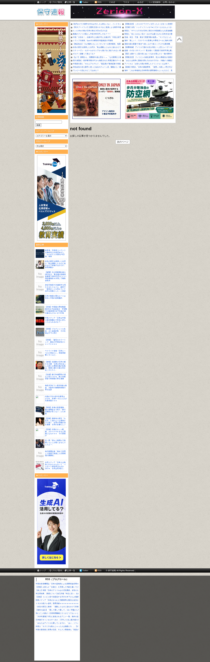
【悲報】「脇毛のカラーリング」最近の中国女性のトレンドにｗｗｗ (55, 342)
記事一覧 (71, 2)
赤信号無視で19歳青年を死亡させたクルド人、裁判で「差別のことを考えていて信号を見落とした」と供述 (55, 288)
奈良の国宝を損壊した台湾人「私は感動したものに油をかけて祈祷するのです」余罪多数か (55, 264)
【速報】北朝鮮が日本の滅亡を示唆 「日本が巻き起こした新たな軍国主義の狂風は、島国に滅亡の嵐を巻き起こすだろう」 (55, 366)
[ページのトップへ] (179, 39)
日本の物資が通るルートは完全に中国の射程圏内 (55, 297)
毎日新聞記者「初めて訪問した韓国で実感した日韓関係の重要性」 (55, 453)
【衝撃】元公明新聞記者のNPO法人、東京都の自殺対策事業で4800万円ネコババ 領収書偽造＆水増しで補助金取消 (56, 276)
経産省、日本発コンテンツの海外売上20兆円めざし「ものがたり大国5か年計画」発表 (55, 253)
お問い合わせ (169, 2)
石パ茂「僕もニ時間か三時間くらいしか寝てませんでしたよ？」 (55, 442)
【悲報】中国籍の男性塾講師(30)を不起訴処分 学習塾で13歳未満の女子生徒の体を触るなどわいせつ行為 (56, 310)
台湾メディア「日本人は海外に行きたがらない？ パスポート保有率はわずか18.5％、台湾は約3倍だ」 (55, 465)
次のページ (122, 142)
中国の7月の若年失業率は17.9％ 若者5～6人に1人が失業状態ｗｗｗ (56, 398)
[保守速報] (50, 12)
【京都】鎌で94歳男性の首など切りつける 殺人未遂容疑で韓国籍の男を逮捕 (55, 376)
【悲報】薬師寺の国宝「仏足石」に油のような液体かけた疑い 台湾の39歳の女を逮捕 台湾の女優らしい (55, 421)
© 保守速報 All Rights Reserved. (120, 570)
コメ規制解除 (155, 2)
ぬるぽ (140, 2)
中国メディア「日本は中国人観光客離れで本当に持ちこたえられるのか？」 (55, 320)
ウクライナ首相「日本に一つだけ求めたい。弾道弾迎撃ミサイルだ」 (55, 353)
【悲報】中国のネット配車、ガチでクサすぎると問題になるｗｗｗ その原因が (55, 432)
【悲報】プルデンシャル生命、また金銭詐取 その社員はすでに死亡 (55, 331)
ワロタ (126, 2)
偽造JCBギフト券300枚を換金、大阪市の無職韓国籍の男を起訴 (56, 387)
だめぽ (112, 2)
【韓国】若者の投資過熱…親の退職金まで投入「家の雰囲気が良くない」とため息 (55, 410)
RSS (99, 2)
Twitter (85, 2)
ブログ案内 (57, 2)
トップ (43, 2)
